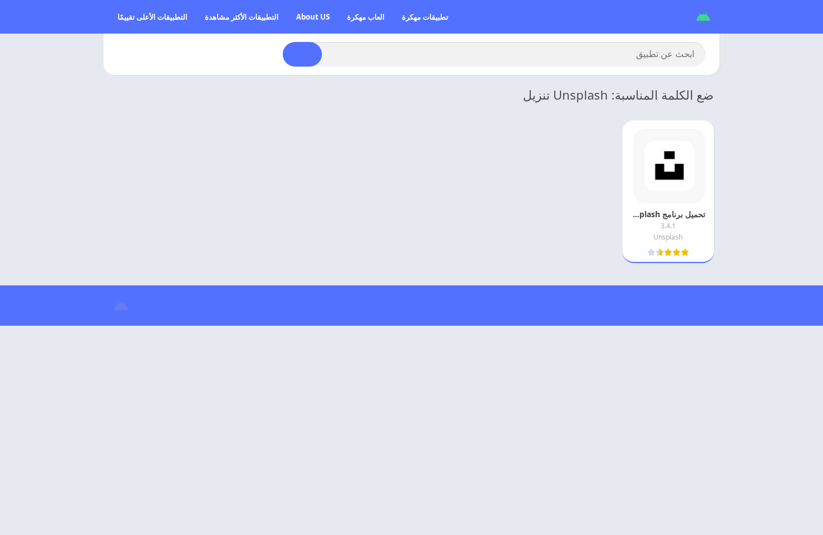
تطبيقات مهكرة (425, 17)
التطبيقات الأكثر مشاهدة (242, 17)
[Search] (302, 54)
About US (313, 17)
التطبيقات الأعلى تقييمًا (153, 17)
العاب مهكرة (366, 17)
